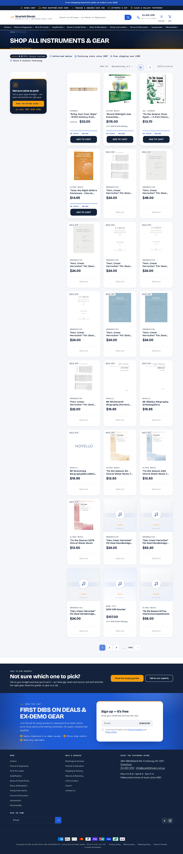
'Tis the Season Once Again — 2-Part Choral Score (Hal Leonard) (155, 115)
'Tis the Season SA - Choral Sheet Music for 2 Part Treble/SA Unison (119, 472)
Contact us (70, 790)
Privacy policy (115, 844)
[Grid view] (140, 67)
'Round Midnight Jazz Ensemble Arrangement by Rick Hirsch (118, 115)
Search (68, 785)
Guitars (13, 761)
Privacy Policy (111, 732)
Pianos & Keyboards (19, 766)
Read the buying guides (127, 678)
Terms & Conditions (135, 729)
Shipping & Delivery (74, 771)
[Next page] (137, 648)
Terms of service (160, 844)
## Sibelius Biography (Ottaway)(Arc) (156, 403)
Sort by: (104, 66)
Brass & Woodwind (18, 785)
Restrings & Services (74, 761)
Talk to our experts (159, 678)
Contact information (92, 847)
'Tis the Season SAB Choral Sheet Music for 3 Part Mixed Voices (156, 472)
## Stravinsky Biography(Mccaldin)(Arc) (82, 472)
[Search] (128, 17)
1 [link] (102, 647)
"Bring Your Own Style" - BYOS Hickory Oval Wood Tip (83, 115)
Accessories (15, 800)
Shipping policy (144, 844)
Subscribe (144, 723)
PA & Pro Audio (17, 771)
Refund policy (129, 844)
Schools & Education (74, 766)
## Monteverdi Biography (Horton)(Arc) (117, 403)
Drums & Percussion (19, 795)
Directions (126, 764)
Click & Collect (71, 781)
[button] (8, 27)
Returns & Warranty (74, 776)
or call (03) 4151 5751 (28, 109)
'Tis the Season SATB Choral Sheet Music (82, 541)
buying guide (28, 103)
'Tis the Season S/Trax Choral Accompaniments (156, 612)
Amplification (16, 776)
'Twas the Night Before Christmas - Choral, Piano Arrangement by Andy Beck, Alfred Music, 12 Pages (83, 192)
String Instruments (18, 790)
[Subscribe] (58, 820)
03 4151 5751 (127, 768)
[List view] (149, 67)
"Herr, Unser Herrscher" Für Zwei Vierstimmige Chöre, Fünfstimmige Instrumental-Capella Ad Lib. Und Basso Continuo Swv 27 (118, 192)
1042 (130, 647)
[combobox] (91, 17)
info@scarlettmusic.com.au (150, 768)
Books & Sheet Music (19, 781)
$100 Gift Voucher (116, 609)
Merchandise (16, 805)
